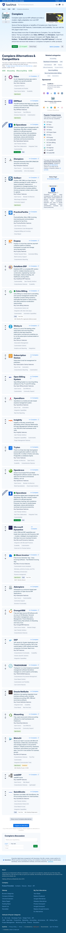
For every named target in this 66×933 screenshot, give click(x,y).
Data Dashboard (48, 64)
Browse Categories (8, 893)
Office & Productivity (48, 67)
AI (2, 918)
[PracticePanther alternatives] (10, 213)
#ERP (3, 70)
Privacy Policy (13, 926)
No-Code (7, 918)
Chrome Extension (7, 898)
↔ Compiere (33, 76)
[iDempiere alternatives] (10, 160)
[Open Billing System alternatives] (10, 377)
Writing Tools (53, 920)
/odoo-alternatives (9, 74)
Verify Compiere (54, 46)
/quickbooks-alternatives (11, 790)
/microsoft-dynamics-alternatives (13, 525)
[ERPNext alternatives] (10, 102)
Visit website (17, 152)
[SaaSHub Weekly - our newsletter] (56, 4)
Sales (49, 75)
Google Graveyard (39, 906)
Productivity (17, 920)
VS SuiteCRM (50, 153)
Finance (60, 64)
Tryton (48, 37)
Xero (52, 37)
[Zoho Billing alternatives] (10, 292)
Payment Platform (59, 67)
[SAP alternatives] (10, 640)
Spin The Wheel (54, 926)
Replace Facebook (39, 896)
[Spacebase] (10, 125)
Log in (6, 843)
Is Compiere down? (53, 179)
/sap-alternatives (8, 638)
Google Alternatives (39, 898)
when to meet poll (14, 929)
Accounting (53, 58)
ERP (55, 64)
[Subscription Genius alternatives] (10, 356)
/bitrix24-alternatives (9, 736)
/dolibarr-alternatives (9, 176)
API (34, 886)
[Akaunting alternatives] (10, 715)
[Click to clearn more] (33, 860)
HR (47, 920)
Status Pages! (6, 901)
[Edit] (62, 46)
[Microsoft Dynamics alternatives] (10, 528)
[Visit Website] (38, 76)
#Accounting (11, 70)
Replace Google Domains (41, 909)
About (29, 886)
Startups (22, 1)
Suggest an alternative (21, 825)
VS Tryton (49, 122)
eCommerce (41, 920)
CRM (61, 61)
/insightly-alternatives (9, 418)
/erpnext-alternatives (9, 99)
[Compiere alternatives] (6, 16)
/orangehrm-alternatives (10, 608)
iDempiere (51, 35)
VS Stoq (48, 135)
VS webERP (49, 150)
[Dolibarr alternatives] (10, 178)
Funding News (6, 904)
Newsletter (5, 909)
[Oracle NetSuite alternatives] (10, 692)
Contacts (18, 886)
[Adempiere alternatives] (10, 587)
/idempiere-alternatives (10, 157)
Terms (20, 926)
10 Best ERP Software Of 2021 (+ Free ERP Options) (36, 39)
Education (36, 922)
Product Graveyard (39, 904)
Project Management (8, 922)
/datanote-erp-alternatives (11, 264)
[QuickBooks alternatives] (10, 792)
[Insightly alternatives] (10, 421)
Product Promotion (8, 886)
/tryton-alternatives (9, 445)
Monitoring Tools (21, 922)
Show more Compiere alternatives (21, 819)
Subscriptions (55, 75)
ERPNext (41, 35)
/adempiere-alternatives (10, 585)
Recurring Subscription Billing (53, 73)
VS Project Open (51, 132)
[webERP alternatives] (10, 775)
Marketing (25, 920)
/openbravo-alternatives (10, 468)
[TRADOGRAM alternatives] (10, 666)
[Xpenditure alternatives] (10, 399)
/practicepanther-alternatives (12, 210)
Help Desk (9, 920)
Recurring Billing (53, 70)
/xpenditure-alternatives (10, 396)
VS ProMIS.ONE (51, 140)
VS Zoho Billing (51, 142)
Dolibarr (14, 39)
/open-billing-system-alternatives (13, 375)
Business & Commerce (51, 61)
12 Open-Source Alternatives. (14, 66)
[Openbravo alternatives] (10, 471)
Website (15, 46)
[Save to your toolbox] (6, 22)
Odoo (35, 35)
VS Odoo (49, 129)
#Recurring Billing (21, 70)
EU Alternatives (54, 165)
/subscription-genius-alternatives (13, 353)
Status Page (33, 46)
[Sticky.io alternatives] (10, 327)
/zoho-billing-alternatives (11, 289)
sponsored (50, 861)
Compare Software (7, 896)
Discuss (24, 886)
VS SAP (48, 145)
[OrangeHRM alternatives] (10, 611)
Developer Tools (16, 918)
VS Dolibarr (49, 127)
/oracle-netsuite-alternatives (11, 690)
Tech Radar (37, 893)
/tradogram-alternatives (10, 663)
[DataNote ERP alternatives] (10, 267)
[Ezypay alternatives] (10, 241)
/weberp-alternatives (9, 773)
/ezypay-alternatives (9, 239)
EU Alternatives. (28, 66)
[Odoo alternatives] (10, 77)
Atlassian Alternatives (40, 901)
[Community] (59, 4)
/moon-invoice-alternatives (11, 553)
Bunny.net (36, 926)
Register (57, 1)
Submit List (5, 906)
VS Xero (48, 124)
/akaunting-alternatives (10, 712)
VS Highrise (49, 147)
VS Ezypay (49, 137)
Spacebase (52, 193)
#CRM (30, 70)
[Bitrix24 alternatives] (10, 739)
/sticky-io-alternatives (10, 324)
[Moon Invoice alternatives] (10, 556)
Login (62, 1)
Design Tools (27, 918)
